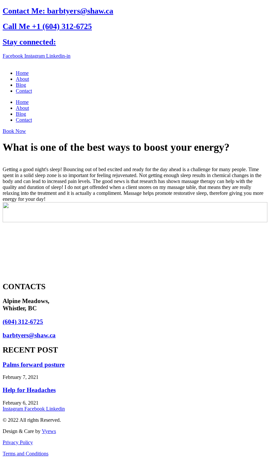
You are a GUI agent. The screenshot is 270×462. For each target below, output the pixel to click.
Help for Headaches (29, 389)
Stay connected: (29, 42)
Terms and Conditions (25, 453)
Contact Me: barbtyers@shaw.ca (58, 11)
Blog (21, 85)
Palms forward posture (34, 364)
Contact (24, 91)
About (22, 79)
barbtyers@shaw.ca (29, 335)
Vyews (49, 431)
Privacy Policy (18, 442)
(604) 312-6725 (23, 321)
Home (22, 73)
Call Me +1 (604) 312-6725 (47, 26)
